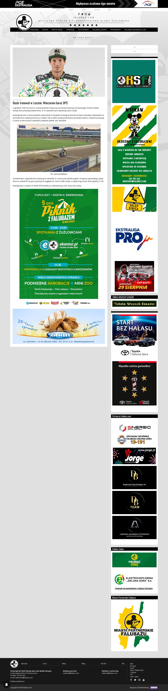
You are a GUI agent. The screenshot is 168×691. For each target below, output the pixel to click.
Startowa (24, 664)
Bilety (71, 10)
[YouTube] (89, 14)
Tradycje (70, 29)
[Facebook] (79, 14)
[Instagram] (86, 14)
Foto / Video (134, 677)
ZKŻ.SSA (97, 10)
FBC (109, 10)
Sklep (84, 10)
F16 (131, 674)
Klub (24, 29)
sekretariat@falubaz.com (24, 678)
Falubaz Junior (99, 29)
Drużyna (133, 666)
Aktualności (84, 37)
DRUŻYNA (34, 29)
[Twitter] (82, 14)
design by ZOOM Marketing (139, 688)
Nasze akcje (57, 29)
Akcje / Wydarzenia (136, 670)
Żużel (58, 10)
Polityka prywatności (17, 681)
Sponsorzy (115, 29)
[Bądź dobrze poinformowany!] (6, 684)
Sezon (45, 29)
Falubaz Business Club (135, 29)
